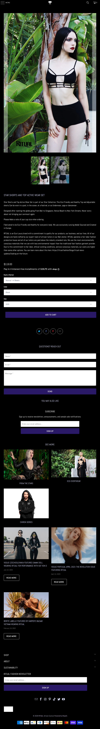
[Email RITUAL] (36, 699)
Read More (12, 577)
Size (5, 299)
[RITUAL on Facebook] (41, 699)
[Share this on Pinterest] (53, 331)
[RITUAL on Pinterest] (50, 699)
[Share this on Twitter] (39, 331)
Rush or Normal (9, 275)
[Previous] (6, 83)
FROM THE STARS (26, 467)
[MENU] (1, 2)
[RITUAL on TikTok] (54, 699)
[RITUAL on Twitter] (59, 699)
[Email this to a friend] (60, 331)
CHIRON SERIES (26, 506)
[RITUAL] (50, 2)
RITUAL (41, 716)
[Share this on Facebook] (46, 331)
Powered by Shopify (60, 716)
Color (5, 287)
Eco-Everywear (73, 467)
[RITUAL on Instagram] (45, 699)
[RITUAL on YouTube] (63, 699)
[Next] (94, 83)
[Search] (87, 2)
